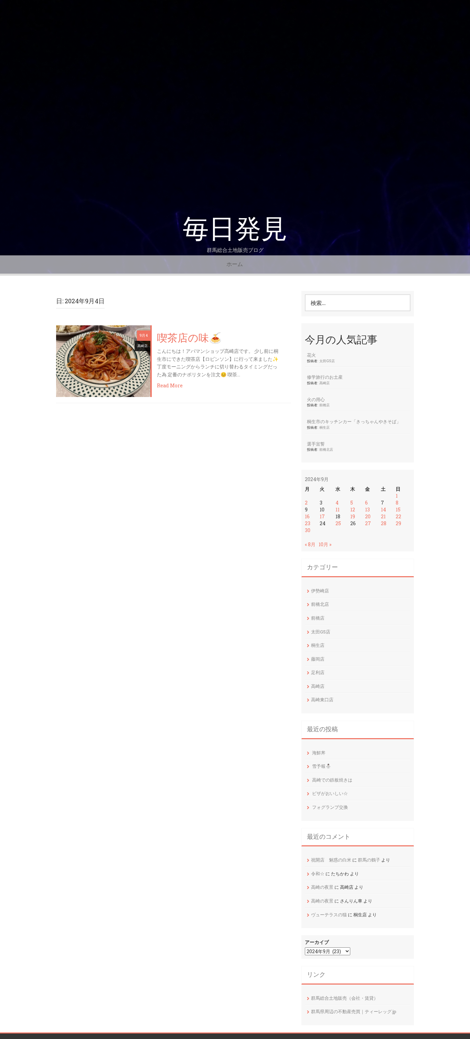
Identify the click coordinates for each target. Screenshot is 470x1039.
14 (383, 509)
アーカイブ (317, 942)
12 (352, 509)
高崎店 (142, 346)
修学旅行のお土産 (325, 377)
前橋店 (324, 405)
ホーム (234, 264)
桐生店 (324, 427)
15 (398, 509)
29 (398, 523)
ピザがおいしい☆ (330, 793)
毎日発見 (235, 229)
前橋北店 (326, 449)
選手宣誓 (316, 444)
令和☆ (317, 873)
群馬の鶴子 (369, 860)
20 (368, 516)
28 (383, 523)
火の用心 (316, 399)
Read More (170, 385)
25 (338, 523)
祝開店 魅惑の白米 (331, 860)
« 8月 (310, 544)
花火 (311, 355)
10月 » (325, 544)
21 (383, 516)
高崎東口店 (322, 699)
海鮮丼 (318, 753)
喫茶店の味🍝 (189, 338)
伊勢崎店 (320, 591)
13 (367, 509)
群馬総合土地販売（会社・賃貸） (344, 998)
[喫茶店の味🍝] (103, 360)
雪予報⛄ (321, 766)
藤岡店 (317, 659)
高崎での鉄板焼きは (332, 780)
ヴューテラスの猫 (329, 914)
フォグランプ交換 (330, 807)
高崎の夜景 (322, 887)
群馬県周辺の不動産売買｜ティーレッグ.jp (353, 1011)
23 (307, 523)
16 (307, 516)
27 (368, 523)
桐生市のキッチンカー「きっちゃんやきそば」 (354, 421)
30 (307, 530)
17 (322, 516)
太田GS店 (327, 360)
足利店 (317, 672)
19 (352, 516)
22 (398, 516)
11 (337, 509)
